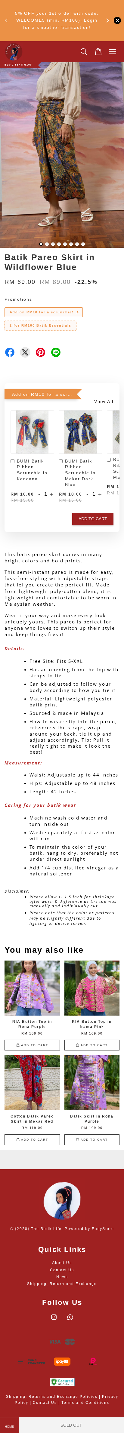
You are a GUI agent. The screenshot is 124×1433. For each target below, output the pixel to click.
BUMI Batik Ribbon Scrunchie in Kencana (32, 470)
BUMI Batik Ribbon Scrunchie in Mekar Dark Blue (80, 473)
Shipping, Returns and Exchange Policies (52, 1397)
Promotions (18, 299)
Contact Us (62, 1270)
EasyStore (103, 1229)
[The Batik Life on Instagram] (54, 1320)
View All (103, 401)
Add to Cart (93, 518)
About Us (62, 1263)
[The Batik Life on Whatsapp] (70, 1320)
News (62, 1277)
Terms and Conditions (85, 1403)
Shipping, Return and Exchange (62, 1284)
